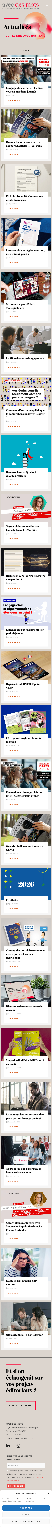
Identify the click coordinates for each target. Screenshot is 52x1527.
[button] (48, 1493)
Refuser (26, 1514)
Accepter (26, 1508)
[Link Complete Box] (26, 81)
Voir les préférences (26, 1521)
